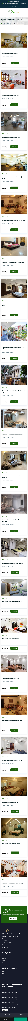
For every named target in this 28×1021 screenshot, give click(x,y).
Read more (5, 1010)
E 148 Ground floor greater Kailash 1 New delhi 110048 (14, 3)
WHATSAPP (20, 1019)
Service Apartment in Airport (10, 802)
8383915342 (13, 918)
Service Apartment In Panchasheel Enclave (12, 520)
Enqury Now (14, 63)
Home (3, 23)
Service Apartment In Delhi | (8, 990)
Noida (3, 973)
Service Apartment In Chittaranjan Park (12, 177)
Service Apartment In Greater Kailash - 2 (13, 391)
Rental (3, 960)
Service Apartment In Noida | (8, 1002)
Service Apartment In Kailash (11, 95)
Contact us (4, 962)
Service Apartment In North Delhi (12, 602)
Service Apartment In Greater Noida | (10, 1005)
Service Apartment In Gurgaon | (9, 1007)
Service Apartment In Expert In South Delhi (13, 304)
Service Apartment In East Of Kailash (13, 262)
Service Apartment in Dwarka (11, 844)
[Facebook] (12, 6)
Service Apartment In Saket (10, 678)
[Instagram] (15, 6)
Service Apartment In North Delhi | (10, 995)
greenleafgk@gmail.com (14, 1)
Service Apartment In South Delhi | (10, 992)
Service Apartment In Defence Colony (13, 220)
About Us (4, 958)
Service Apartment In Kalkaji (10, 639)
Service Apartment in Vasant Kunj (12, 883)
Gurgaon (4, 978)
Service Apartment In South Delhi (12, 720)
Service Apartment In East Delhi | (10, 997)
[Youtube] (14, 6)
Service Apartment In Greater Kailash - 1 (13, 348)
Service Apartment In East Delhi (11, 137)
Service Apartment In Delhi (10, 53)
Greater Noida (5, 976)
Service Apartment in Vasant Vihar (12, 563)
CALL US (6, 1019)
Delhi (3, 971)
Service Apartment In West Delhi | (10, 1000)
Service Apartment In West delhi (12, 760)
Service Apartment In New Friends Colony (12, 476)
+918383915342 (7, 942)
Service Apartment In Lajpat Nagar (12, 434)
